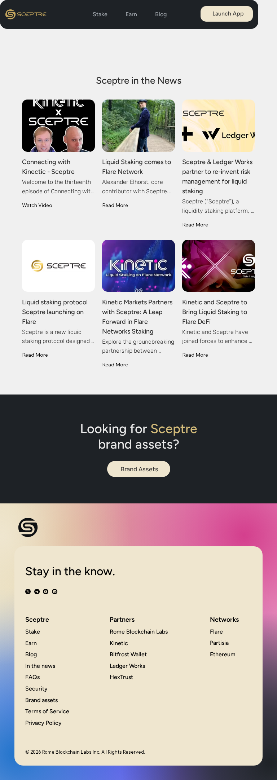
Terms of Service (47, 711)
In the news (40, 665)
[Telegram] (37, 591)
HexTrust (121, 677)
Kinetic (119, 643)
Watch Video (37, 205)
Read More (115, 205)
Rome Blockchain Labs (139, 631)
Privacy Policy (43, 722)
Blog (31, 654)
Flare (216, 631)
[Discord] (54, 591)
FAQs (32, 677)
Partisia (219, 642)
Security (36, 688)
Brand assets (41, 700)
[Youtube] (45, 591)
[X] (28, 591)
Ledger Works (127, 665)
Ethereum (223, 654)
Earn (31, 643)
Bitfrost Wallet (128, 654)
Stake (32, 631)
